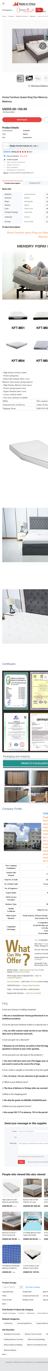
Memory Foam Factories (33, 1334)
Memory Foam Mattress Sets (37, 1345)
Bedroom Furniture (22, 16)
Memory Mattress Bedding (13, 1345)
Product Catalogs (33, 1287)
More (4, 1354)
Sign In (5, 173)
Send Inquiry (22, 120)
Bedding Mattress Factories (13, 1339)
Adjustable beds (7, 1292)
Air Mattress (8, 1323)
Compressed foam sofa (31, 1296)
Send (21, 1162)
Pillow (4, 1296)
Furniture (11, 16)
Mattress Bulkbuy (10, 1350)
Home (4, 16)
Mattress (32, 16)
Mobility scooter (28, 1300)
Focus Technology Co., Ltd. (28, 1362)
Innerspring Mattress (24, 1323)
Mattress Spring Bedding (36, 1339)
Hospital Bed (27, 1292)
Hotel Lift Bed (7, 1300)
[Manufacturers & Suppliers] (24, 4)
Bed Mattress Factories (12, 1334)
